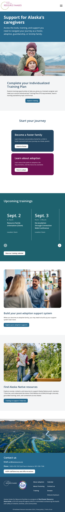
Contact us (51, 486)
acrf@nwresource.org (16, 462)
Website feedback (53, 495)
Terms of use (48, 509)
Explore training (32, 101)
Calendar (50, 482)
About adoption (38, 482)
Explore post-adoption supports (16, 325)
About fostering (38, 486)
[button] (5, 245)
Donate (49, 491)
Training (36, 491)
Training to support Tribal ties (15, 401)
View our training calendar (14, 253)
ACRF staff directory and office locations (19, 471)
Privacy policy (40, 509)
